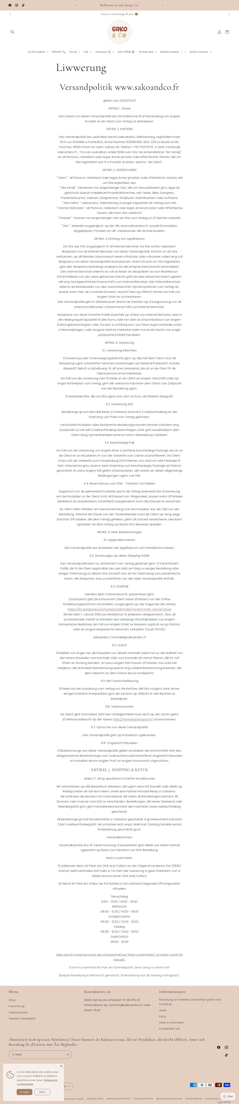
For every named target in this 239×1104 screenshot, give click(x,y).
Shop (12, 1000)
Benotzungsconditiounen (169, 1098)
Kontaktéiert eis (169, 1028)
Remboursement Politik (119, 1098)
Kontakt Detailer (194, 1098)
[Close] (61, 1066)
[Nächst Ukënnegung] (162, 5)
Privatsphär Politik (143, 1098)
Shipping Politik (95, 1098)
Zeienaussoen (18, 1012)
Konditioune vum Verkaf (218, 1098)
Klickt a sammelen (171, 1022)
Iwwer (163, 1010)
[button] (12, 32)
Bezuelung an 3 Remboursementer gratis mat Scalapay (190, 1002)
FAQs (162, 1016)
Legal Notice (224, 1102)
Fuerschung (16, 1006)
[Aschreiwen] (67, 1054)
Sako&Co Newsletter (22, 1018)
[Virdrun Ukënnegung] (76, 5)
